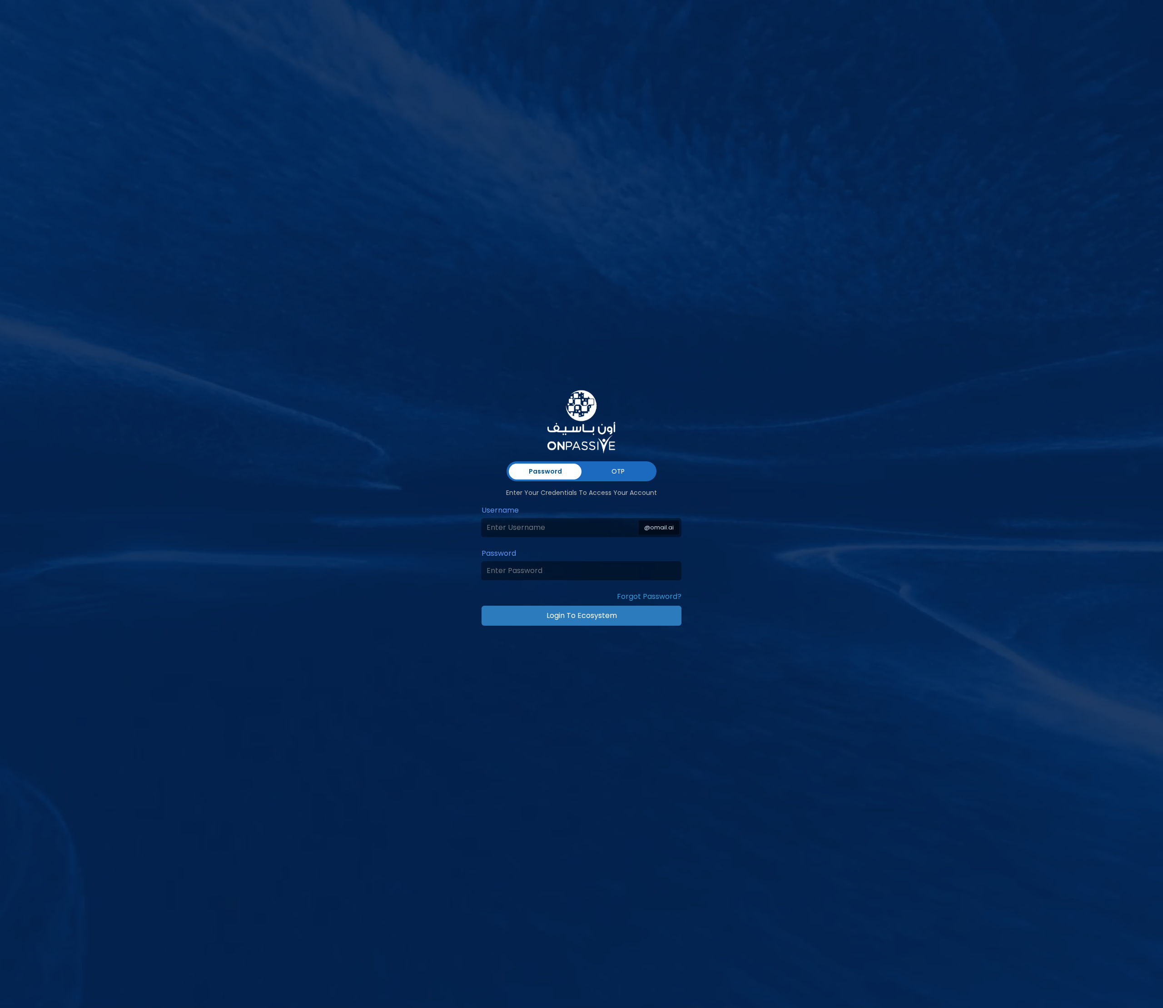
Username (500, 510)
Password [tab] (545, 471)
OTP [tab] (618, 471)
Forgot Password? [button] (649, 596)
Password (499, 553)
